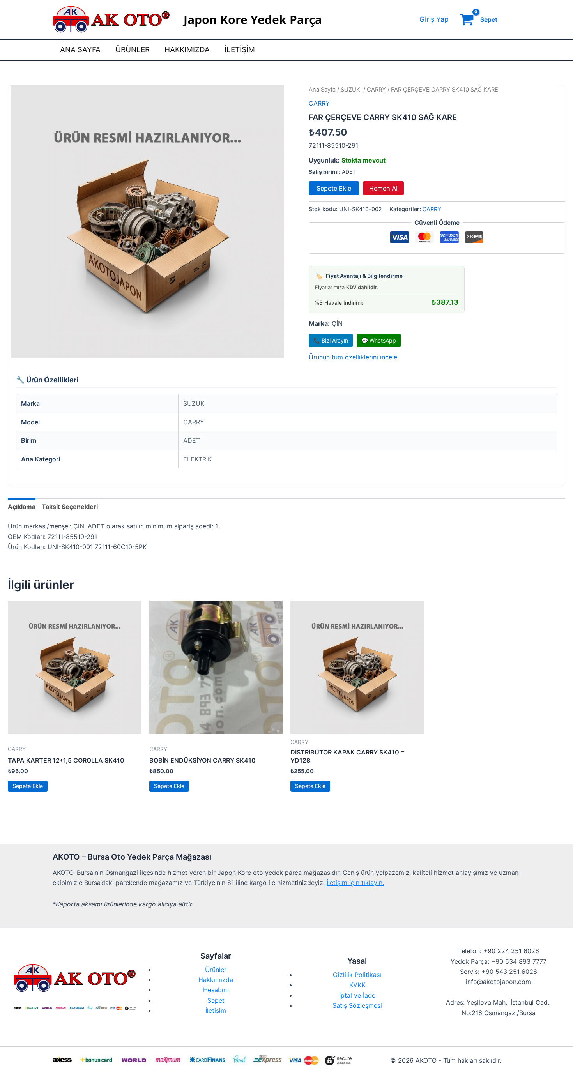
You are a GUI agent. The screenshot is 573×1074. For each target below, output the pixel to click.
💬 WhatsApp (378, 340)
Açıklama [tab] (21, 507)
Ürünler (132, 49)
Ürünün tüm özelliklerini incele (353, 357)
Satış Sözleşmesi (357, 1005)
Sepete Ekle (334, 188)
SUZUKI (351, 89)
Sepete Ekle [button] (27, 786)
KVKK (357, 985)
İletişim (240, 49)
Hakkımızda (187, 49)
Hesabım (216, 990)
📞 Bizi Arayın (330, 340)
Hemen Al (383, 188)
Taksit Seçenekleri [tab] (70, 507)
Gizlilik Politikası (357, 975)
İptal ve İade (357, 995)
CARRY (376, 89)
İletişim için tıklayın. (355, 883)
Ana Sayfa (80, 49)
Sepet (216, 1000)
